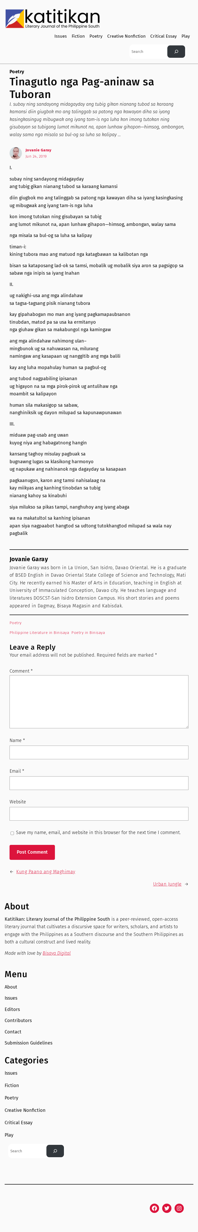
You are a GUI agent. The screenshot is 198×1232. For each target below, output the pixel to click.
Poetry (17, 72)
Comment (21, 671)
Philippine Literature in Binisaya (39, 632)
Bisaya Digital (57, 953)
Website (18, 802)
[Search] (176, 51)
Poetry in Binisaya (88, 632)
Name (17, 740)
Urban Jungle (167, 884)
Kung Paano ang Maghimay (45, 872)
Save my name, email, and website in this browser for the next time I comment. (98, 832)
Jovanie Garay (39, 150)
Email (17, 771)
